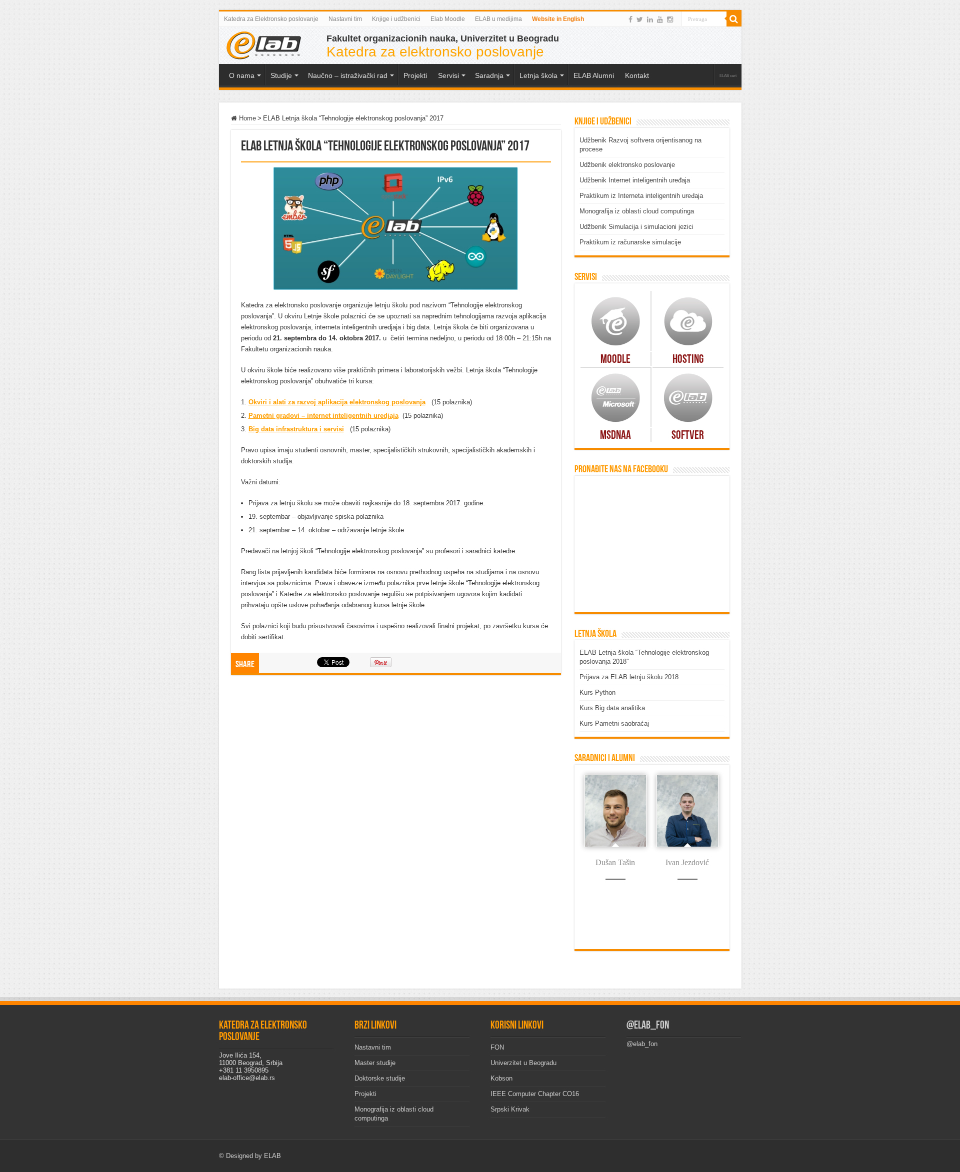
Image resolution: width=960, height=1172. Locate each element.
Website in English (558, 18)
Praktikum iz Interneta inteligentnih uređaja (641, 195)
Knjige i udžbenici (396, 18)
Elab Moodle (447, 18)
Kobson (501, 1078)
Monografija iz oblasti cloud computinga (637, 211)
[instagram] (670, 19)
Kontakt (637, 75)
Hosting (688, 360)
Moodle (615, 360)
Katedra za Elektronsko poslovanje (271, 18)
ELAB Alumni (594, 75)
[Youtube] (660, 19)
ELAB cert (728, 75)
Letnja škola (539, 75)
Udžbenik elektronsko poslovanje (627, 164)
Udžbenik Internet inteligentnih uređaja (635, 180)
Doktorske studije (379, 1078)
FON (497, 1047)
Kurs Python (598, 692)
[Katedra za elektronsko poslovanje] (264, 44)
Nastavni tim (345, 18)
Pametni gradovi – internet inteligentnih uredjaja (323, 415)
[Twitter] (640, 19)
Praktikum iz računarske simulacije (630, 242)
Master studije (375, 1063)
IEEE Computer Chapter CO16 (534, 1094)
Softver (688, 436)
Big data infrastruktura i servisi (296, 429)
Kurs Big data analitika (612, 708)
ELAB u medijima (498, 18)
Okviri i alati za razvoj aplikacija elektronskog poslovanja (337, 402)
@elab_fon (647, 1026)
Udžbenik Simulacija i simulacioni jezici (637, 226)
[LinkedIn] (650, 19)
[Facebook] (631, 19)
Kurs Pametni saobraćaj (614, 723)
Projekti (365, 1094)
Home (246, 118)
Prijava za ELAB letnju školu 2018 (629, 677)
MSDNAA (615, 436)
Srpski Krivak (510, 1109)
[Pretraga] (734, 18)
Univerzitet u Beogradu (523, 1063)
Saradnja (489, 75)
